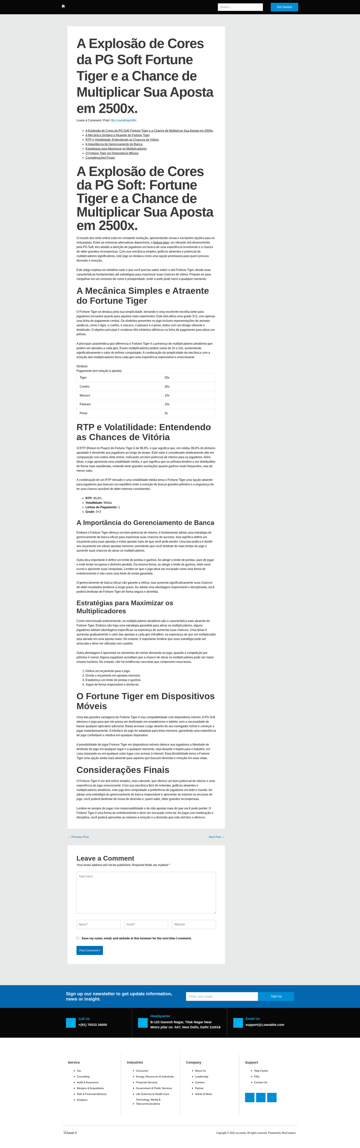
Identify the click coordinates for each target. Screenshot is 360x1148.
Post (106, 120)
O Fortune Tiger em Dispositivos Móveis (112, 153)
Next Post (217, 836)
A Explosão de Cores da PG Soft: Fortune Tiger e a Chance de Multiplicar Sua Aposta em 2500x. (150, 130)
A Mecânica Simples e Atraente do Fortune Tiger (118, 135)
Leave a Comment (88, 120)
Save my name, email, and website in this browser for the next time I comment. (137, 938)
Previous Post (78, 836)
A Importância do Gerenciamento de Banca (114, 144)
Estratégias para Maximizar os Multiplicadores (116, 148)
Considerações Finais (100, 157)
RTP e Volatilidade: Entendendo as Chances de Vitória (122, 139)
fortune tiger (161, 242)
